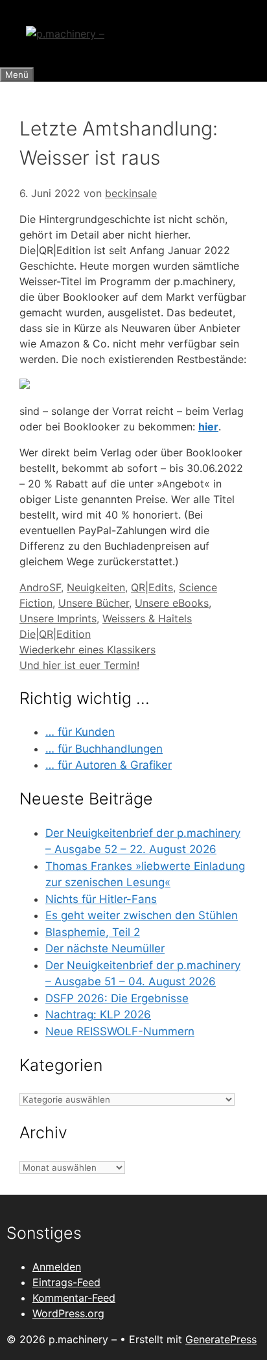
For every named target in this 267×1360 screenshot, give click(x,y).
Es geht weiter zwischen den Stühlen (141, 915)
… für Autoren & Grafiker (108, 764)
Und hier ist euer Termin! (79, 665)
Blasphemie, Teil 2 (92, 932)
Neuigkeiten (96, 587)
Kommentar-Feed (73, 1297)
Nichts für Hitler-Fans (101, 899)
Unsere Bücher (93, 602)
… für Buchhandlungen (104, 748)
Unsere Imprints (58, 618)
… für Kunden (80, 731)
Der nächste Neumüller (105, 948)
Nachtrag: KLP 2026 (98, 1014)
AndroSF (40, 587)
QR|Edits (152, 587)
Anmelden (56, 1266)
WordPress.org (68, 1313)
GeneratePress (221, 1339)
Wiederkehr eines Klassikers (87, 649)
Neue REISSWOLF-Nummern (119, 1031)
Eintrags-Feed (66, 1282)
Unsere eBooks (172, 602)
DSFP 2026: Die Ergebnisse (117, 998)
